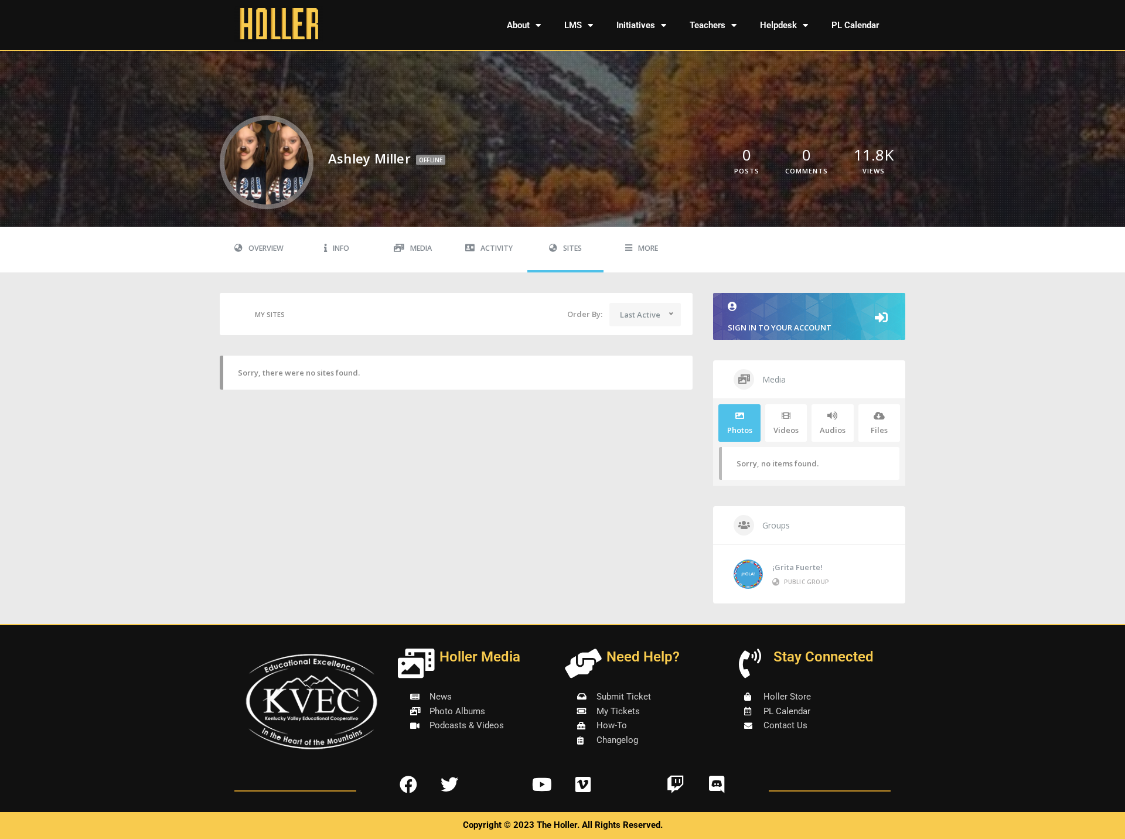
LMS (573, 25)
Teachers (707, 25)
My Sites (270, 314)
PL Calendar (855, 25)
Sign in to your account (779, 327)
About (518, 25)
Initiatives (635, 25)
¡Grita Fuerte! (797, 567)
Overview (266, 248)
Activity (496, 248)
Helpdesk (778, 25)
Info (341, 248)
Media (421, 248)
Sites (572, 248)
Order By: (584, 314)
